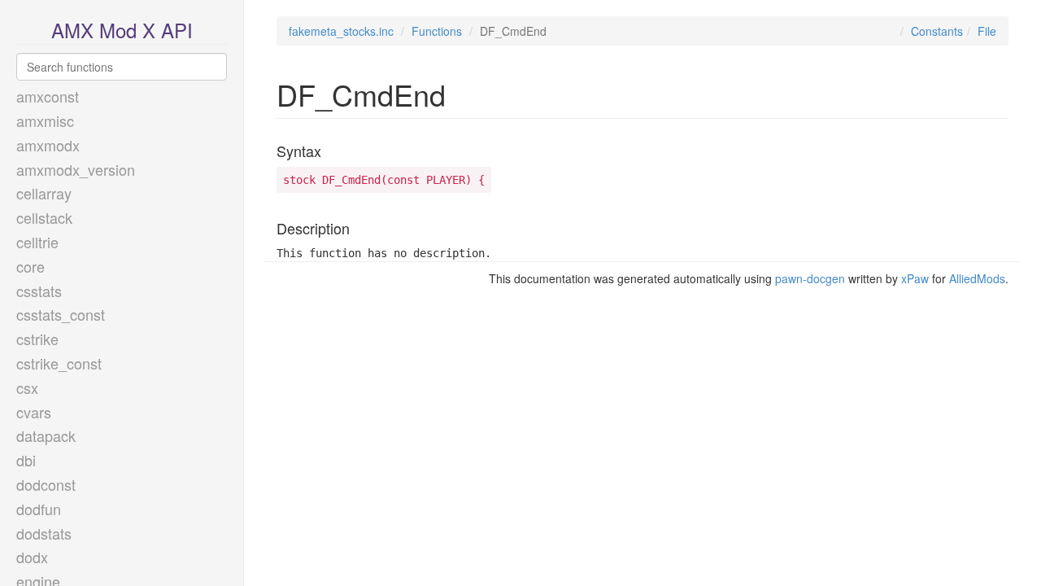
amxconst (47, 96)
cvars (33, 411)
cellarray (44, 192)
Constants (937, 31)
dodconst (46, 484)
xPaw (915, 278)
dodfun (38, 508)
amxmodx (48, 144)
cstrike (37, 338)
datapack (46, 435)
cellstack (44, 217)
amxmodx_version (75, 169)
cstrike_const (59, 363)
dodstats (44, 533)
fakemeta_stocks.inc (341, 31)
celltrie (37, 241)
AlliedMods (977, 278)
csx (27, 387)
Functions (437, 31)
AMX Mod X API (122, 29)
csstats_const (60, 314)
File (987, 31)
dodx (32, 556)
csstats (39, 290)
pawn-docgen (810, 278)
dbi (26, 459)
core (30, 266)
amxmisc (45, 120)
